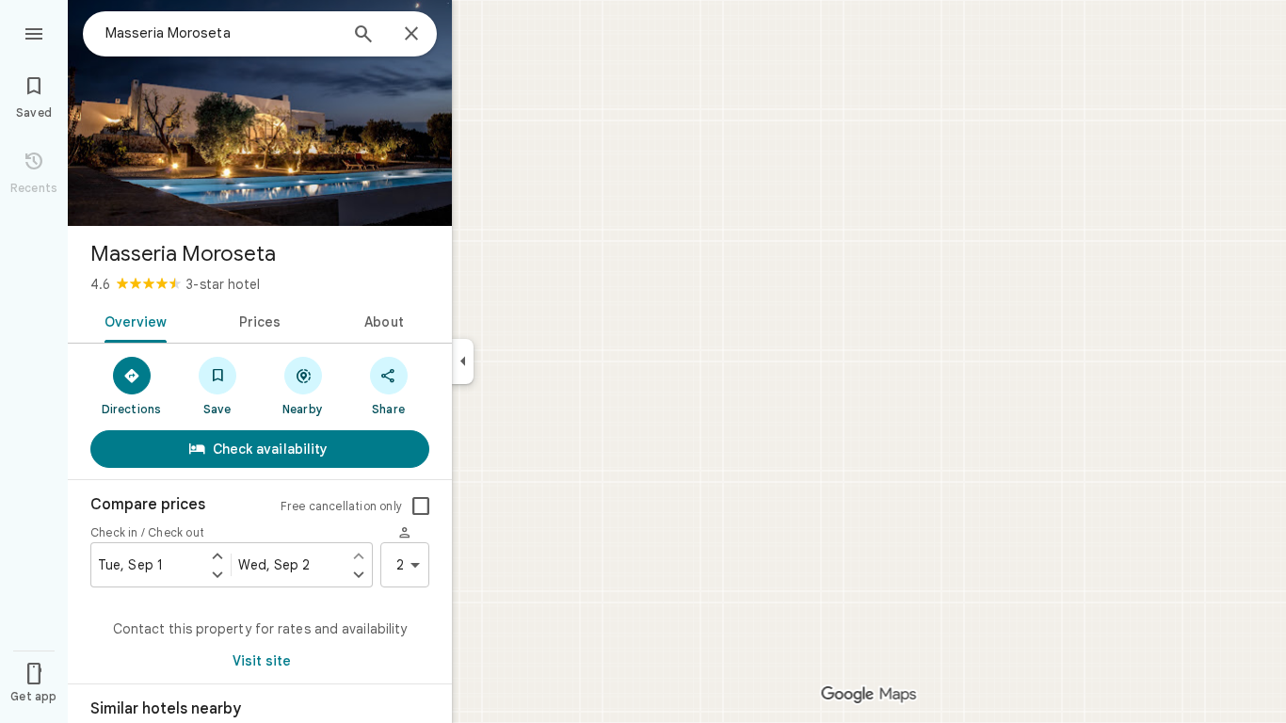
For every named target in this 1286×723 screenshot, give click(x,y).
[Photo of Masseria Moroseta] (260, 113)
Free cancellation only (341, 506)
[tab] (132, 320)
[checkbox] (421, 506)
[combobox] (221, 33)
